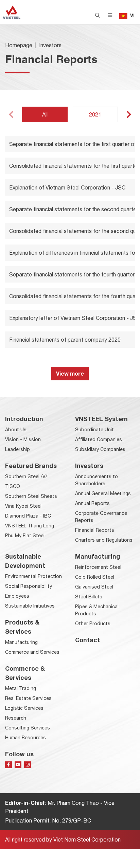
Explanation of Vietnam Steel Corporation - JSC (67, 187)
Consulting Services (27, 727)
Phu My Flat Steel (25, 535)
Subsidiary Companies (100, 449)
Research (15, 718)
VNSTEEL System (101, 418)
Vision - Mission (23, 439)
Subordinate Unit (94, 429)
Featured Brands (31, 465)
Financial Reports (94, 530)
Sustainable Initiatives (30, 606)
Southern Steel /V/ (26, 476)
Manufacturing (21, 642)
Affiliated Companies (98, 439)
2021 (95, 114)
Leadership (17, 449)
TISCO (12, 486)
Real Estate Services (28, 698)
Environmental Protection (33, 576)
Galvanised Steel (94, 587)
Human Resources (25, 737)
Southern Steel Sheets (31, 496)
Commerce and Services (32, 652)
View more (70, 373)
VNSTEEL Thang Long (29, 525)
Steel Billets (88, 596)
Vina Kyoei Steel (23, 506)
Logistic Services (24, 708)
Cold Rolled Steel (94, 577)
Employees (17, 596)
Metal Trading (20, 688)
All (45, 114)
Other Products (92, 623)
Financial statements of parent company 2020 (65, 340)
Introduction (24, 418)
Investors (50, 45)
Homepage (18, 45)
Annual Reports (92, 503)
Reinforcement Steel (98, 567)
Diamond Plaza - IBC (28, 516)
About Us (16, 429)
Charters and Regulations (104, 540)
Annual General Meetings (103, 493)
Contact (87, 640)
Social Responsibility (28, 586)
